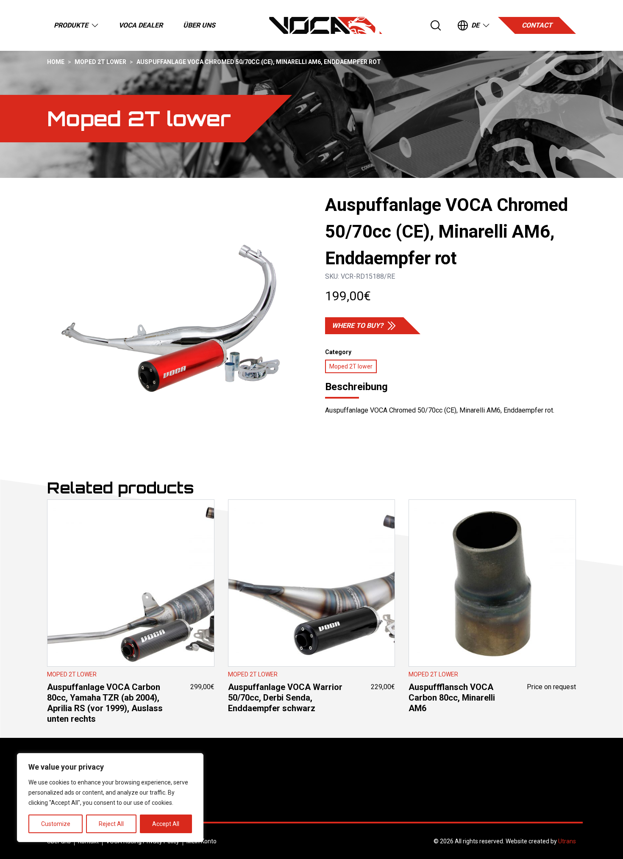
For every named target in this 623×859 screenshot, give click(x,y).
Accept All (165, 823)
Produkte (71, 25)
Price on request (492, 645)
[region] (110, 797)
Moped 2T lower (100, 61)
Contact (537, 25)
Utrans (567, 841)
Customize (55, 823)
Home (55, 61)
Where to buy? (357, 325)
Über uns (199, 25)
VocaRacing (325, 25)
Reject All (111, 823)
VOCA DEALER (141, 25)
